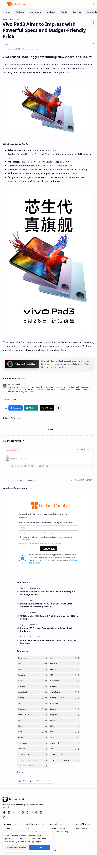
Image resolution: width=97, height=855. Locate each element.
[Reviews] (20, 12)
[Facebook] (4, 812)
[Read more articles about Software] (33, 624)
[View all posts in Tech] (64, 748)
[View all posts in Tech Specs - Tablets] (32, 766)
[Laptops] (77, 12)
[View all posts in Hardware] (32, 709)
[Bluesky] (32, 812)
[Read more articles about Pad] (31, 600)
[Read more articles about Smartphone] (35, 588)
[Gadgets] (51, 12)
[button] (15, 408)
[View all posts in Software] (32, 748)
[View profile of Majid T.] (15, 384)
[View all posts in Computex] (64, 669)
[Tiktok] (23, 812)
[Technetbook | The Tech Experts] (16, 4)
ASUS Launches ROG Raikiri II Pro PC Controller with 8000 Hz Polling (49, 617)
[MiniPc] (64, 12)
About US (31, 828)
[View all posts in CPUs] (64, 675)
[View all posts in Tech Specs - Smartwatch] (64, 760)
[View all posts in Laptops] (64, 709)
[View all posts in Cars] (64, 658)
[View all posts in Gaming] (32, 697)
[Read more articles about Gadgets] (33, 612)
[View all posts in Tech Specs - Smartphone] (32, 760)
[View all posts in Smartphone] (32, 743)
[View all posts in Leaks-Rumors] (32, 714)
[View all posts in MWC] (64, 726)
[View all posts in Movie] (32, 726)
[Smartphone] (35, 12)
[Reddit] (4, 817)
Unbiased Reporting (60, 831)
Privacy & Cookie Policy (16, 847)
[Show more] (20, 772)
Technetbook (29, 392)
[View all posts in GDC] (32, 703)
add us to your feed (57, 367)
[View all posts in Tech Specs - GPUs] (32, 754)
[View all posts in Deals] (32, 680)
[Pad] (14, 399)
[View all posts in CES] (32, 663)
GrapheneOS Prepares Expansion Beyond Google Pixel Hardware (46, 629)
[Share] (93, 44)
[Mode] (93, 4)
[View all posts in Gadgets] (64, 686)
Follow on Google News (26, 364)
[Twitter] (13, 812)
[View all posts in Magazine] (64, 714)
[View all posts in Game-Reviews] (64, 692)
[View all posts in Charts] (32, 669)
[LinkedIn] (41, 812)
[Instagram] (9, 812)
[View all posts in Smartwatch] (64, 743)
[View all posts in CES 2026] (64, 663)
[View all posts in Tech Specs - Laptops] (64, 754)
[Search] (89, 4)
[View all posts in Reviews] (32, 737)
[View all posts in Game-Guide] (32, 692)
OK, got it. (40, 847)
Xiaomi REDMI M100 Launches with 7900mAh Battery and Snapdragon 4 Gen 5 (47, 593)
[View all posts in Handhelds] (64, 703)
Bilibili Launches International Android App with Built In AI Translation (48, 641)
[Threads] (36, 812)
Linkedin (7, 828)
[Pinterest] (27, 812)
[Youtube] (18, 812)
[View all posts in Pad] (64, 731)
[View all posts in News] (32, 731)
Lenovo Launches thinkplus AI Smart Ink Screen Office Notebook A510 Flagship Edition (46, 605)
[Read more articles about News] (32, 637)
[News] (7, 12)
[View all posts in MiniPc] (32, 720)
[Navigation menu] (4, 4)
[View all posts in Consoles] (32, 675)
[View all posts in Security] (64, 737)
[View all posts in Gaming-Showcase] (64, 697)
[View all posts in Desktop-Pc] (64, 680)
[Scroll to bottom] (92, 844)
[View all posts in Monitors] (64, 720)
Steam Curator (81, 828)
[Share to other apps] (58, 408)
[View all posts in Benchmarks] (32, 658)
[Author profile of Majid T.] (6, 44)
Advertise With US (59, 828)
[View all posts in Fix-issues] (32, 686)
